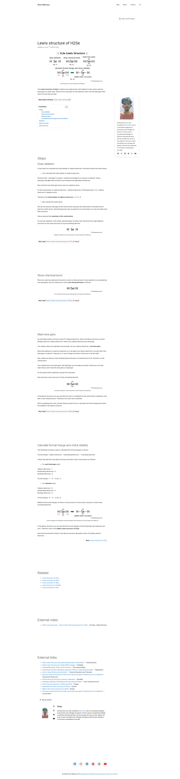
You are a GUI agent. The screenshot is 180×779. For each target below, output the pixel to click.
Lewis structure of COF (98, 540)
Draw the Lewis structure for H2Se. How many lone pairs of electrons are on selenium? (72, 674)
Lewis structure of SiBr (50, 583)
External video (44, 123)
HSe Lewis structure (61, 100)
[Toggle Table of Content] (65, 106)
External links (43, 126)
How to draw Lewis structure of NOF (59, 300)
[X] (132, 153)
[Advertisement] (72, 27)
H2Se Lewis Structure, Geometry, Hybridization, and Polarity (63, 663)
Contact (132, 5)
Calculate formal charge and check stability (55, 118)
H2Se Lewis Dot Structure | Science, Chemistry (58, 679)
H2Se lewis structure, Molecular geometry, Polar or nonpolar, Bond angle (67, 670)
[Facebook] (118, 153)
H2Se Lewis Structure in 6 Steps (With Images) (58, 665)
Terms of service (112, 774)
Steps (41, 110)
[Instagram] (121, 153)
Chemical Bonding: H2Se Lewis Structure (56, 667)
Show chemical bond (48, 114)
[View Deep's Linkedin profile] (53, 714)
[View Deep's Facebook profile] (53, 706)
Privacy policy (100, 774)
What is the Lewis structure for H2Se (55, 689)
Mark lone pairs (46, 116)
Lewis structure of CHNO (51, 585)
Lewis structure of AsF (50, 587)
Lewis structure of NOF (50, 580)
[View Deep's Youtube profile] (53, 718)
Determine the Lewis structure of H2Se (56, 686)
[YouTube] (135, 153)
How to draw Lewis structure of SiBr (59, 411)
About (125, 5)
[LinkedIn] (125, 153)
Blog (118, 5)
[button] (139, 4)
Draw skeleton (46, 112)
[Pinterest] (128, 153)
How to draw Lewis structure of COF (59, 241)
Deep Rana (82, 711)
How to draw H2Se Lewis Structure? (55, 672)
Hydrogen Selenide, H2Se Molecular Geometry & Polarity (62, 682)
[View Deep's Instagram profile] (53, 710)
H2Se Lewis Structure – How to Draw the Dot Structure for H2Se (64, 625)
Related (41, 121)
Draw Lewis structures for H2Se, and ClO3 (57, 684)
